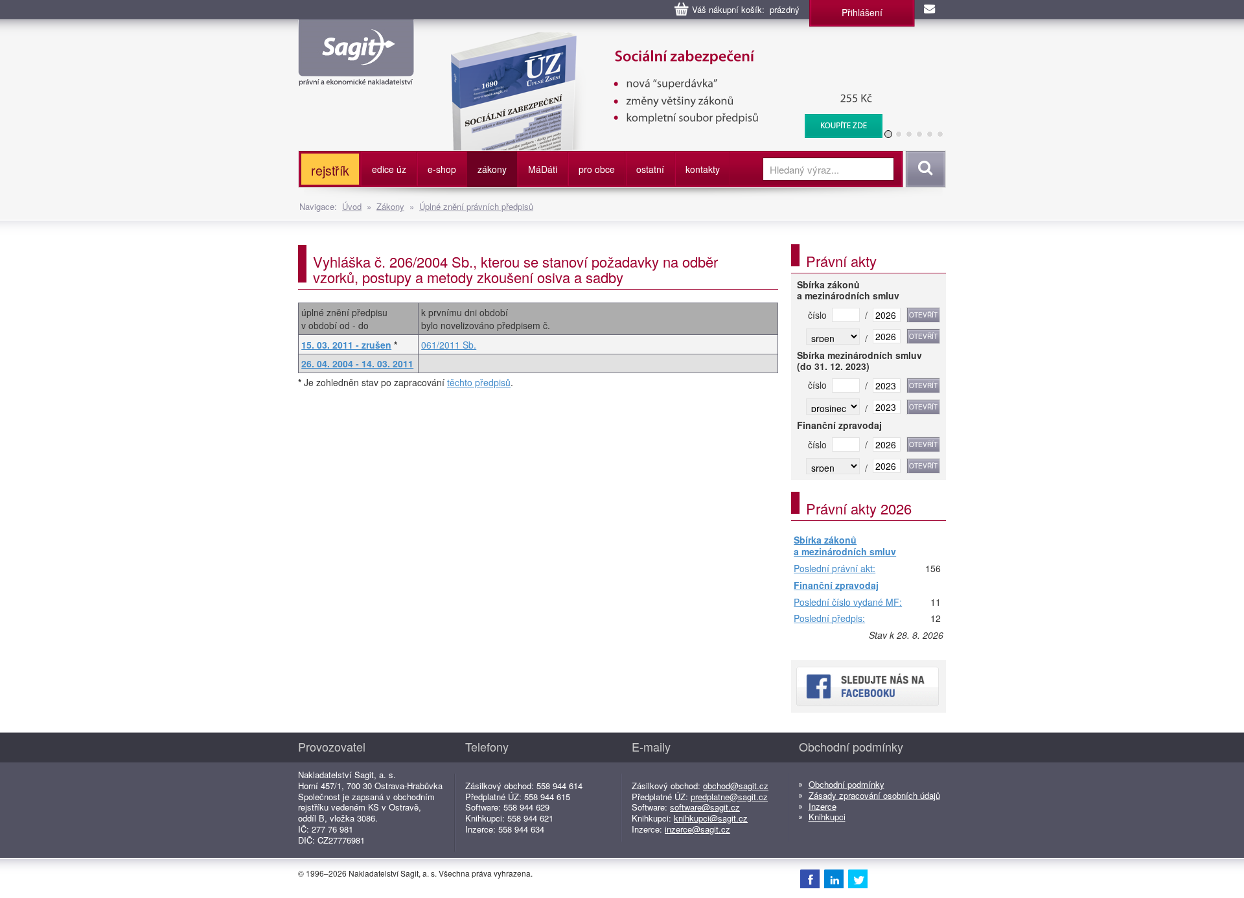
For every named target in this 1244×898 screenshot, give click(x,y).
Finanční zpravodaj (836, 586)
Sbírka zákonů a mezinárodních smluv (845, 546)
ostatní (650, 169)
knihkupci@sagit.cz (711, 818)
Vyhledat (923, 169)
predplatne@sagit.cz (729, 796)
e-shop (442, 169)
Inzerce (822, 806)
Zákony (390, 206)
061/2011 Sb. (448, 344)
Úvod (352, 206)
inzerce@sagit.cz (697, 829)
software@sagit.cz (705, 807)
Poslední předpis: (829, 619)
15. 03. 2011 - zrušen (346, 344)
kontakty (702, 169)
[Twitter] (858, 878)
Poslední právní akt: (834, 569)
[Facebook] (810, 878)
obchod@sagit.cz (735, 785)
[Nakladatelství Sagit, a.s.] (356, 75)
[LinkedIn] (834, 878)
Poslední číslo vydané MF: (848, 602)
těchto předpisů (479, 382)
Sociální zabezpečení (658, 38)
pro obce (597, 169)
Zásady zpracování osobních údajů (874, 795)
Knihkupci (827, 817)
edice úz (389, 169)
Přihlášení (862, 12)
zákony (492, 169)
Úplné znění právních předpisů (476, 206)
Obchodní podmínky (846, 784)
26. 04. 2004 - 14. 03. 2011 (357, 363)
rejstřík (330, 170)
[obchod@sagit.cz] (930, 9)
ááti (542, 169)
